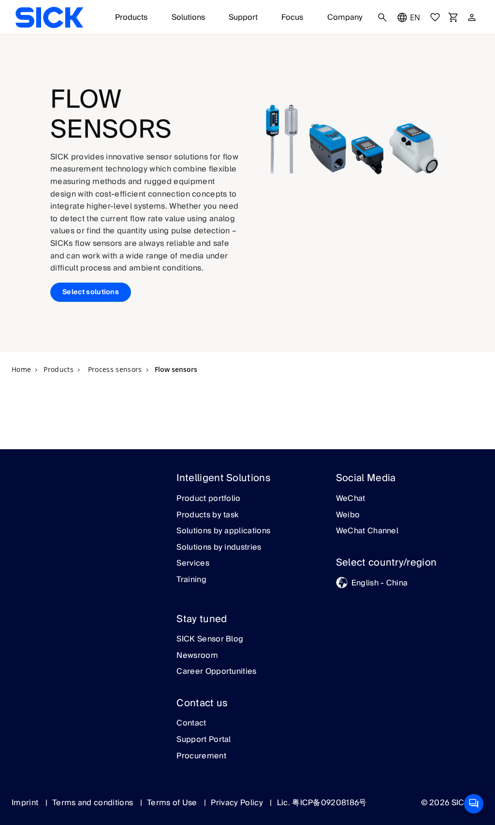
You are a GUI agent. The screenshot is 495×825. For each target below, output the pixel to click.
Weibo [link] (348, 515)
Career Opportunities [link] (216, 672)
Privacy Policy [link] (238, 803)
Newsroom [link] (197, 656)
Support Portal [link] (203, 740)
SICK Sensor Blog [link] (209, 639)
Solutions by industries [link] (218, 547)
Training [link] (191, 580)
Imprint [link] (26, 803)
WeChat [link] (350, 499)
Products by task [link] (207, 515)
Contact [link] (191, 723)
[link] (49, 17)
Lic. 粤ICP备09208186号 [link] (322, 803)
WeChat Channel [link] (367, 531)
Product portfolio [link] (208, 499)
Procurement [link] (201, 756)
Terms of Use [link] (173, 803)
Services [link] (192, 563)
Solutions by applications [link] (223, 531)
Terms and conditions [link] (93, 803)
